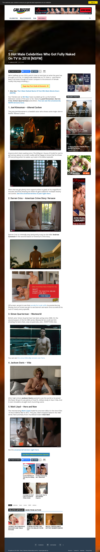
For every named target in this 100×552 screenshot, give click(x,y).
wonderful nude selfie (38, 305)
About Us (70, 550)
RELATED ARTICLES (16, 510)
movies (25, 505)
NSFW (29, 505)
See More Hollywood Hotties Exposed (35, 454)
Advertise (82, 550)
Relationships (25, 18)
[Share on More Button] (40, 71)
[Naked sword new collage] (79, 92)
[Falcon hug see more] (79, 174)
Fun (34, 18)
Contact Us (76, 550)
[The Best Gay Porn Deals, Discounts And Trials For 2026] (16, 519)
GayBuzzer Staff (13, 62)
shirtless (34, 505)
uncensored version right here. (26, 450)
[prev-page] (9, 533)
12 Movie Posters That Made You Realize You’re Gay (35, 528)
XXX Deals (41, 18)
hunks (20, 505)
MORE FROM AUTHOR (33, 510)
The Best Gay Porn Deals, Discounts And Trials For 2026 (16, 528)
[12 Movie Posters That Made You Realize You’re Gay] (35, 519)
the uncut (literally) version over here (31, 358)
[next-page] (12, 533)
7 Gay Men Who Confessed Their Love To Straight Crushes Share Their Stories (78, 111)
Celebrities (13, 18)
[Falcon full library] (79, 224)
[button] (90, 18)
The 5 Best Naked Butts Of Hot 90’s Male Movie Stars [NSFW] (34, 92)
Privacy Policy (89, 550)
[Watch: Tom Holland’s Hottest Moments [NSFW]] (54, 519)
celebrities (15, 505)
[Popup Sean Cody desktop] (35, 303)
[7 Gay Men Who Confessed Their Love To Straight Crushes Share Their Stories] (79, 108)
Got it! (93, 2)
